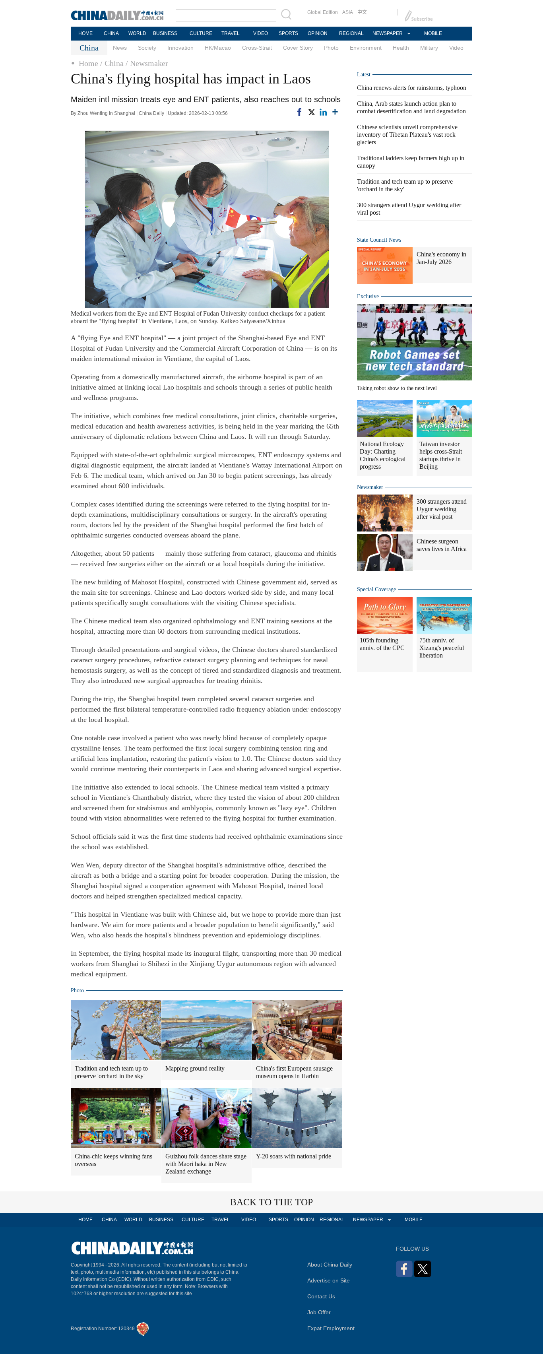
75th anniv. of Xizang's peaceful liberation (441, 648)
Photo (331, 48)
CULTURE (201, 33)
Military (429, 48)
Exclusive (368, 296)
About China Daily (329, 1264)
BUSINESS (165, 33)
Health (401, 48)
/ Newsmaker (147, 63)
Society (147, 48)
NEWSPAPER (387, 33)
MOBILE (433, 33)
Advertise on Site (328, 1280)
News (120, 48)
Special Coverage (376, 589)
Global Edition (322, 12)
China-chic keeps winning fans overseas (113, 1160)
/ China (112, 63)
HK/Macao (218, 48)
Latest (363, 75)
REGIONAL (351, 33)
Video (456, 48)
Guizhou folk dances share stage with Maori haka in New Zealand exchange (205, 1164)
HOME (85, 33)
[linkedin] (323, 112)
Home (88, 63)
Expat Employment (331, 1328)
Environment (366, 48)
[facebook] (299, 112)
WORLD (137, 33)
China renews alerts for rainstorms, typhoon (411, 87)
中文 (362, 12)
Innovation (180, 48)
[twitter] (311, 112)
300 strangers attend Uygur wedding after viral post (442, 509)
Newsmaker (370, 487)
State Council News (379, 240)
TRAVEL (230, 33)
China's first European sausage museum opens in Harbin (294, 1072)
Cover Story (298, 48)
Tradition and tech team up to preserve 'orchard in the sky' (111, 1072)
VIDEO (260, 33)
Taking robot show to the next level (397, 388)
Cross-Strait (257, 48)
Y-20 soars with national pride (293, 1156)
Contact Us (321, 1296)
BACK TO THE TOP (271, 1202)
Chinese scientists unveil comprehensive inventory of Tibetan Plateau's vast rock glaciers (407, 134)
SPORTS (288, 33)
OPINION (318, 33)
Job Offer (319, 1312)
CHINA (111, 33)
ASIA (347, 12)
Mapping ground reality (195, 1068)
